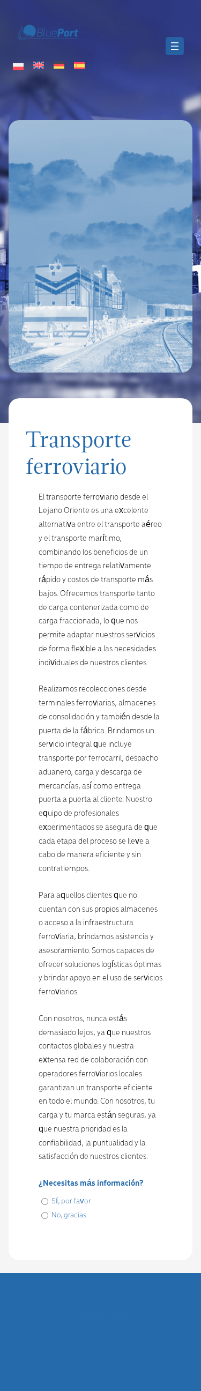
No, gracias (68, 1215)
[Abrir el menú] (175, 46)
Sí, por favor (71, 1201)
